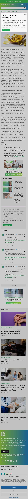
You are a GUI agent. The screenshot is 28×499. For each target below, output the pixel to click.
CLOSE (25, 14)
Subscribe (5, 29)
